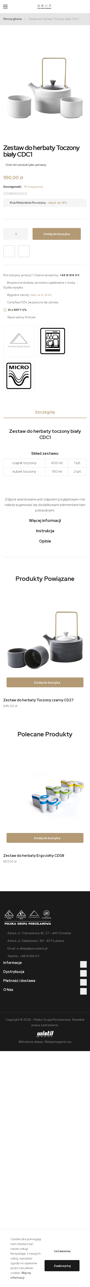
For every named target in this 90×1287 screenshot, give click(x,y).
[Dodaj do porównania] (24, 251)
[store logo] (44, 6)
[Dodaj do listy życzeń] (9, 251)
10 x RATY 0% (17, 310)
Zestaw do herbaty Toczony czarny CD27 (38, 700)
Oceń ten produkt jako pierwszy (25, 165)
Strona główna (12, 19)
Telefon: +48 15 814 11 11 (23, 956)
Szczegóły (45, 412)
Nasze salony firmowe (21, 317)
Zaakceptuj (62, 1266)
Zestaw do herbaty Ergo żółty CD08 (33, 855)
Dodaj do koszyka (46, 682)
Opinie (45, 541)
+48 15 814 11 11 (69, 275)
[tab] (45, 413)
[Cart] (85, 6)
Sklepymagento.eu (57, 1042)
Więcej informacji (45, 520)
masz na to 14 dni (41, 295)
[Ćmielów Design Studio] (19, 342)
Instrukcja (45, 530)
